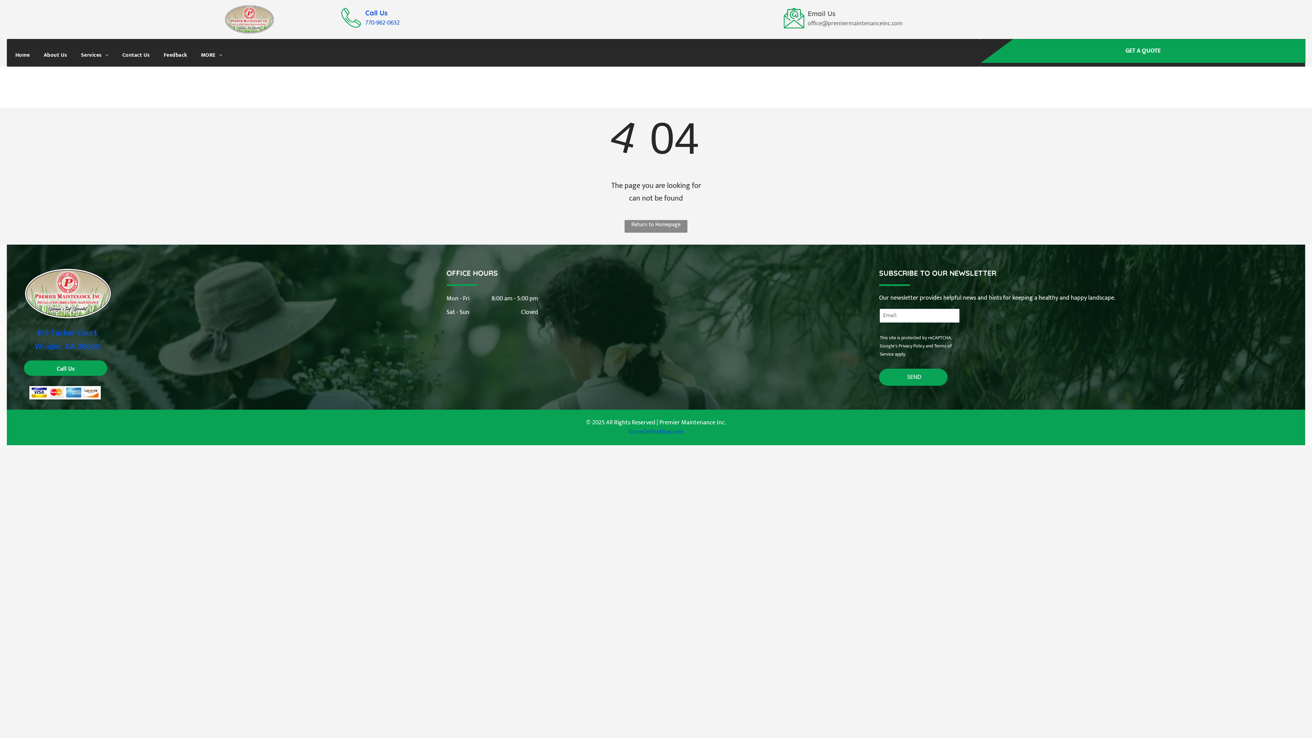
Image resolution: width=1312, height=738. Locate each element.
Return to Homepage (656, 224)
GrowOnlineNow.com (656, 432)
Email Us (822, 13)
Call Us (376, 13)
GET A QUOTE (1143, 51)
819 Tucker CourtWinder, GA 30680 (67, 340)
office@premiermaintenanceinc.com (855, 23)
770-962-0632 (382, 23)
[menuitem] (23, 55)
